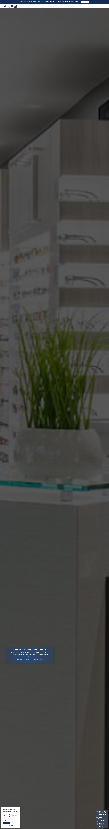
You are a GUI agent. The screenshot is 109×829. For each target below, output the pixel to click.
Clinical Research (84, 6)
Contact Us (105, 6)
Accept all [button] (6, 822)
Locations (74, 6)
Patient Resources (64, 6)
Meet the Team (52, 6)
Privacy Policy (5, 820)
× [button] (18, 808)
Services (43, 6)
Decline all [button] (14, 822)
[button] (11, 825)
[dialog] (10, 817)
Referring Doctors (96, 6)
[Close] (107, 2)
